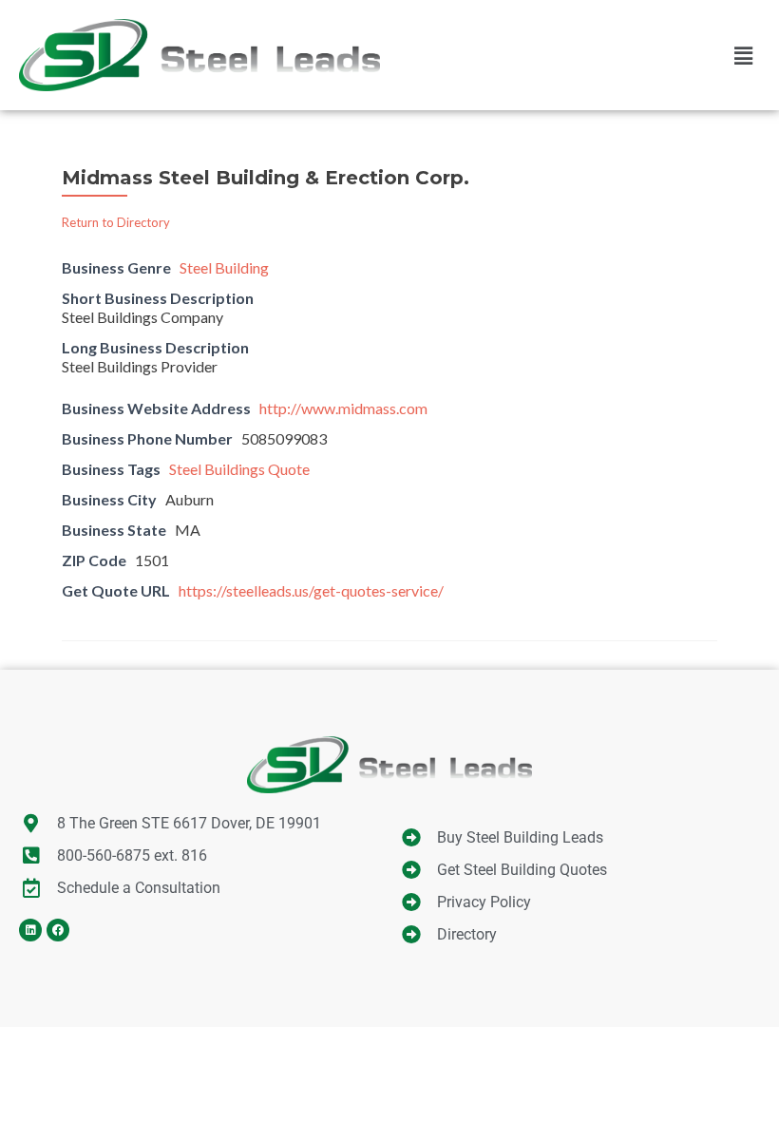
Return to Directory (116, 222)
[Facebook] (58, 930)
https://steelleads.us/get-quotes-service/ (311, 590)
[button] (744, 55)
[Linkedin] (30, 930)
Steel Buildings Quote (239, 469)
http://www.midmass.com (343, 408)
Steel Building (224, 267)
